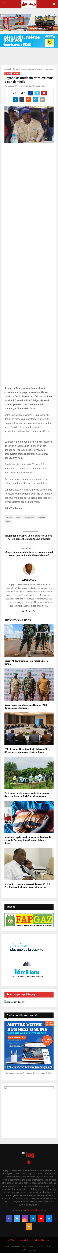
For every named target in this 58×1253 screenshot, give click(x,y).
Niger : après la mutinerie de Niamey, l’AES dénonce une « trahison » (25, 706)
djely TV (23, 1250)
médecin (41, 517)
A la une (8, 73)
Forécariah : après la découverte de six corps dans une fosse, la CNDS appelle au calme (26, 795)
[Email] (49, 1218)
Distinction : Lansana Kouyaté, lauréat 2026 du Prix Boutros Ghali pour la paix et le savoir (27, 886)
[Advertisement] (29, 266)
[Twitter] (17, 1218)
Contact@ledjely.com (36, 1210)
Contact (32, 1250)
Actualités (15, 73)
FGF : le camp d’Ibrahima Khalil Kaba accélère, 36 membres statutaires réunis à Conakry (27, 750)
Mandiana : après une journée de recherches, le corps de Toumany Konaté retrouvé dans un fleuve (27, 840)
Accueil (7, 69)
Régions (49, 1246)
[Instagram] (25, 1218)
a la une (9, 517)
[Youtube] (41, 1218)
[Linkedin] (33, 1218)
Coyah (18, 517)
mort (8, 521)
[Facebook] (9, 1218)
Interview (39, 1246)
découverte (29, 517)
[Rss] (29, 1226)
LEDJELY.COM (13, 86)
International (28, 1246)
